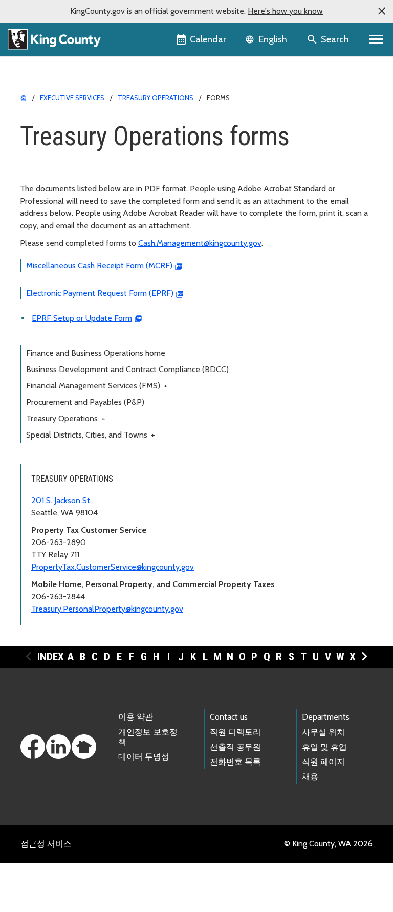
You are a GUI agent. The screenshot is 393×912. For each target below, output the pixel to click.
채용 (310, 776)
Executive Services (72, 98)
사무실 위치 (323, 732)
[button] (381, 11)
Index (50, 656)
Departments (326, 717)
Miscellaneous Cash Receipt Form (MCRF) (99, 265)
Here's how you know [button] (285, 11)
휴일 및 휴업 (324, 747)
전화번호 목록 (235, 762)
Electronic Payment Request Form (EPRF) (99, 293)
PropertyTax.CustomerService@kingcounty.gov (112, 567)
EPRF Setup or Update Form (82, 318)
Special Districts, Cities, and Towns (90, 435)
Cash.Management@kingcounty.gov (199, 243)
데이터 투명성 (143, 757)
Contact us (229, 717)
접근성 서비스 (46, 844)
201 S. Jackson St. (61, 500)
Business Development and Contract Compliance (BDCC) (127, 369)
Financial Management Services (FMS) (97, 385)
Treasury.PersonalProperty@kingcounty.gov (107, 609)
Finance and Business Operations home (95, 353)
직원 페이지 (323, 762)
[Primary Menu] (376, 39)
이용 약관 (135, 717)
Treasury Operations (155, 98)
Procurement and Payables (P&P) (85, 402)
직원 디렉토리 (235, 732)
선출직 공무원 (235, 747)
